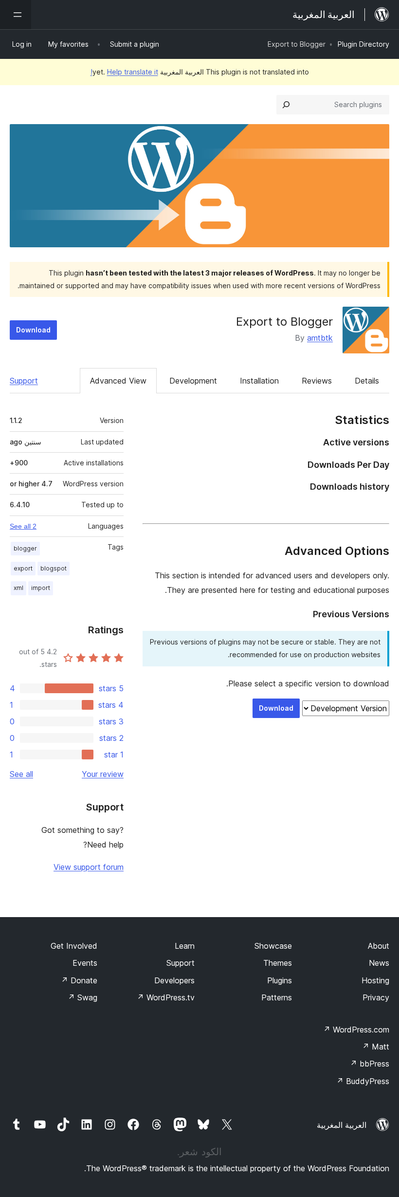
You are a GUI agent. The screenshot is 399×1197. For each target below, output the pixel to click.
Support (24, 381)
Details (367, 381)
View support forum (89, 867)
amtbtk (320, 338)
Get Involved (74, 946)
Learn (185, 946)
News (379, 963)
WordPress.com (356, 1029)
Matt (375, 1046)
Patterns (276, 997)
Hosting (375, 980)
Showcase (273, 946)
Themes (277, 963)
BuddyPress (362, 1081)
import (40, 587)
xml (18, 587)
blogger (25, 548)
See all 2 (23, 526)
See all (21, 774)
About (378, 946)
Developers (174, 980)
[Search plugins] (286, 104)
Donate (79, 980)
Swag (82, 997)
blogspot (53, 568)
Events (85, 963)
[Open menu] (15, 14)
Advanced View (118, 381)
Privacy (376, 997)
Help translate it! (124, 72)
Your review (103, 774)
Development (193, 381)
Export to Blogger (284, 321)
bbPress (369, 1063)
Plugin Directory (363, 44)
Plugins (279, 980)
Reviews (317, 381)
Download (33, 330)
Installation (259, 381)
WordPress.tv (166, 997)
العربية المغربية (341, 1125)
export (23, 568)
